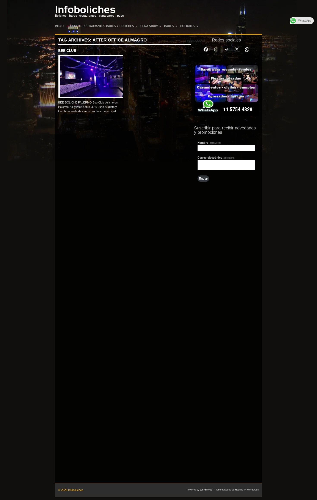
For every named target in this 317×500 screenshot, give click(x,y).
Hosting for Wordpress (247, 489)
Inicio (59, 26)
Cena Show (150, 26)
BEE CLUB (67, 51)
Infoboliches (85, 9)
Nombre (209, 142)
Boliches (189, 26)
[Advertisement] (226, 261)
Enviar (203, 178)
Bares (170, 26)
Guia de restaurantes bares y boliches (103, 26)
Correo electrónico (216, 157)
